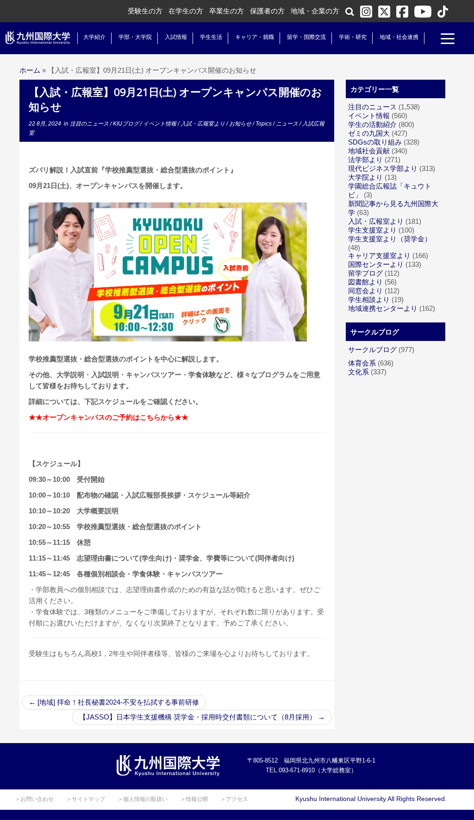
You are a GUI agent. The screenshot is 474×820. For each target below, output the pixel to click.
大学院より (365, 177)
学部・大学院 (135, 37)
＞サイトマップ (85, 799)
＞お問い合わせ (34, 799)
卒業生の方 (226, 11)
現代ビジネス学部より (383, 168)
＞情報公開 (194, 799)
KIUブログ (126, 123)
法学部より (365, 160)
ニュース (287, 123)
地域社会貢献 (369, 151)
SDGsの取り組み (375, 142)
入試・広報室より (203, 123)
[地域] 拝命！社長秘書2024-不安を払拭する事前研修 (114, 702)
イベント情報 (160, 123)
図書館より (365, 282)
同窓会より (365, 291)
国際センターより (376, 264)
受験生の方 (145, 11)
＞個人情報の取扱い (143, 799)
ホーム (29, 70)
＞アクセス (234, 799)
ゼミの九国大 (369, 133)
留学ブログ (365, 273)
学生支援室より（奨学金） (389, 239)
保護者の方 (267, 11)
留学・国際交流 (306, 37)
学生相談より (369, 299)
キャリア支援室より (379, 255)
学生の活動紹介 (372, 124)
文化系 (358, 372)
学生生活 (211, 37)
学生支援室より (372, 230)
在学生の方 (185, 11)
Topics (264, 123)
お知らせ (241, 123)
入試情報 (176, 37)
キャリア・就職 (254, 37)
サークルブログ (372, 349)
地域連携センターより (383, 308)
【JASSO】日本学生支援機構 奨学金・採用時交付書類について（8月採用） (202, 717)
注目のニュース (90, 123)
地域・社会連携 (399, 37)
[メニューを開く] (448, 40)
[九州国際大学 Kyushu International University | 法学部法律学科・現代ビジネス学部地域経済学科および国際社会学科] (38, 38)
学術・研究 (353, 37)
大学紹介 (94, 37)
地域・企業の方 (315, 11)
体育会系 (362, 363)
